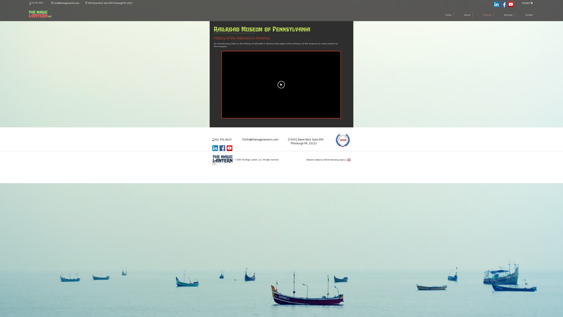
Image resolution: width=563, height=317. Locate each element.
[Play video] (281, 84)
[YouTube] (511, 4)
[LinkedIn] (496, 4)
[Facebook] (504, 4)
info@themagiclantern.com (261, 139)
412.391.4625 (223, 139)
